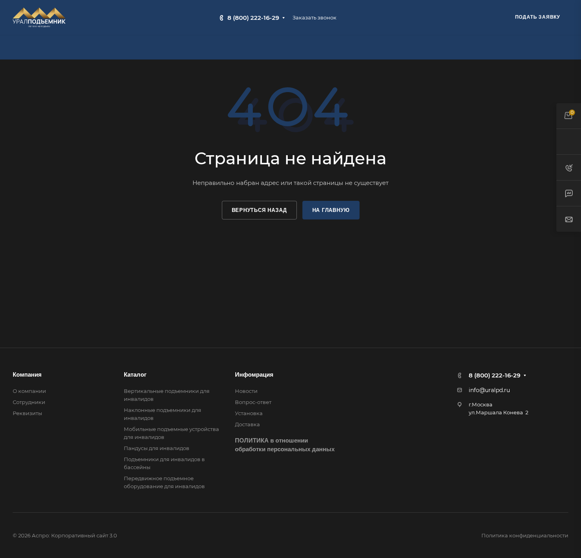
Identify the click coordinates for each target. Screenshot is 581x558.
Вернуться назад (259, 210)
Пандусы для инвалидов (156, 448)
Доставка (247, 424)
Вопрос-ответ (253, 402)
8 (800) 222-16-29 (253, 17)
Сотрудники (29, 402)
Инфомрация (254, 374)
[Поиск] (564, 47)
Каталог (135, 374)
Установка (249, 413)
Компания (27, 374)
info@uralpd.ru (489, 390)
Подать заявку (537, 17)
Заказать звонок (314, 17)
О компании (29, 391)
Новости (246, 391)
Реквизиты (27, 413)
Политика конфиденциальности (524, 535)
